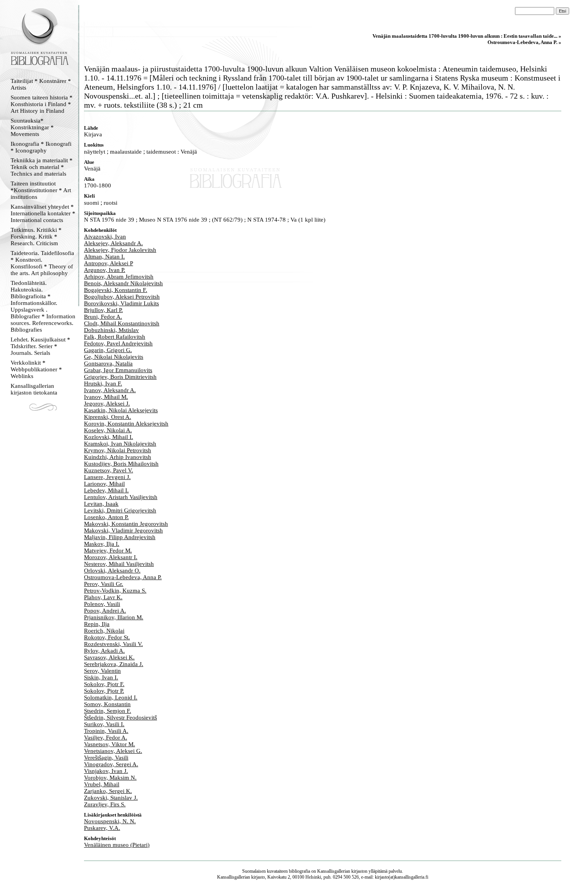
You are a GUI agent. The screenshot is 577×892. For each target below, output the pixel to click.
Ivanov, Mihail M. (106, 397)
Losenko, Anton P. (106, 517)
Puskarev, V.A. (102, 828)
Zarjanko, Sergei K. (108, 791)
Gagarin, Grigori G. (108, 350)
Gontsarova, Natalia (108, 363)
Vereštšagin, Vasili (106, 757)
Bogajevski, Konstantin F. (115, 290)
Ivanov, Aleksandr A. (110, 390)
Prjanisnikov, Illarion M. (113, 617)
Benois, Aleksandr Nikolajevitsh (123, 283)
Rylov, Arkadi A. (104, 651)
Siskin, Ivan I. (101, 677)
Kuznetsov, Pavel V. (108, 470)
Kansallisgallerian (333, 871)
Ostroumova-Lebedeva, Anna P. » (524, 42)
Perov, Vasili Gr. (103, 584)
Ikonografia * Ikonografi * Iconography (41, 147)
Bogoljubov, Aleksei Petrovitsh (122, 297)
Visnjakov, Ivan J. (106, 771)
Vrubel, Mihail (101, 784)
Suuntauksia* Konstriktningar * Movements (32, 127)
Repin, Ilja (97, 624)
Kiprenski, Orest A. (107, 417)
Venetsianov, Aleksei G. (113, 751)
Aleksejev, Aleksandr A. (113, 243)
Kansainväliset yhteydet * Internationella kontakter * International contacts (43, 213)
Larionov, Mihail (104, 484)
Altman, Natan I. (104, 256)
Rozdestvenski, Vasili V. (113, 644)
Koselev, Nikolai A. (108, 430)
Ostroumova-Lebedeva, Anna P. (123, 577)
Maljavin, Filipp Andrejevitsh (119, 537)
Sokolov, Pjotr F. (104, 684)
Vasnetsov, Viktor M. (109, 744)
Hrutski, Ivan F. (103, 383)
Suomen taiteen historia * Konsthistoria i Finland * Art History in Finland (42, 104)
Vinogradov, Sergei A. (111, 764)
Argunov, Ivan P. (104, 270)
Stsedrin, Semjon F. (107, 711)
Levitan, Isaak (101, 504)
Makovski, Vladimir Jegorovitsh (123, 530)
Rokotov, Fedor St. (107, 637)
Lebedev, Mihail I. (106, 490)
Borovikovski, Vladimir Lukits (121, 303)
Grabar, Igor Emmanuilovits (118, 370)
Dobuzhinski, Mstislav (111, 330)
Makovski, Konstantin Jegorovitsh (126, 524)
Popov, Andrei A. (105, 611)
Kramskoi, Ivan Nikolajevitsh (120, 443)
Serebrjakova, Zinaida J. (113, 664)
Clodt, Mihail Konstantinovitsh (121, 323)
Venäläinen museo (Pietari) (117, 845)
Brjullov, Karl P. (103, 310)
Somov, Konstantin (107, 704)
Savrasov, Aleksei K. (109, 657)
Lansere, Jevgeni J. (107, 477)
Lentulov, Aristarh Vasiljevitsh (120, 497)
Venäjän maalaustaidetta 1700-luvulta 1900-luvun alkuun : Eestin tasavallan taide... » (466, 36)
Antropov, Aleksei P (108, 263)
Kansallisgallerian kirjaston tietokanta (34, 389)
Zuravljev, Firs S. (105, 804)
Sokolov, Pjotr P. (104, 691)
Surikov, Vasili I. (104, 724)
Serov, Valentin (102, 671)
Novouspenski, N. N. (110, 821)
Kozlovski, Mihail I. (108, 437)
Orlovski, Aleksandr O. (112, 570)
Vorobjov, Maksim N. (110, 778)
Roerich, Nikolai (104, 631)
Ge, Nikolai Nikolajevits (113, 357)
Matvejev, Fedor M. (108, 550)
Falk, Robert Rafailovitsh (114, 337)
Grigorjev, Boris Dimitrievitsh (120, 377)
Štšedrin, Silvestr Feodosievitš (120, 717)
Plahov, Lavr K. (103, 597)
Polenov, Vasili (102, 604)
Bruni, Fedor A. (103, 317)
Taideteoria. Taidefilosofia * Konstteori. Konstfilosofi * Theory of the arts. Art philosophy (42, 263)
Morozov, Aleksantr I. (110, 557)
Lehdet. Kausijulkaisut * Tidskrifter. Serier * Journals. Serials (40, 346)
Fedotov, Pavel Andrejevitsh (118, 343)
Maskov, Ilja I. (101, 544)
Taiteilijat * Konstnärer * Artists (41, 84)
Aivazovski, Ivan (105, 236)
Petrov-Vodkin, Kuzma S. (115, 590)
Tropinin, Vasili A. (106, 731)
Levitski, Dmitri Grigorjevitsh (120, 510)
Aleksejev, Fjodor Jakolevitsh (120, 250)
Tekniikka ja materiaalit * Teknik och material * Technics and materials (42, 167)
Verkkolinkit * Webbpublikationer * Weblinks (36, 369)
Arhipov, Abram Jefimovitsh (118, 276)
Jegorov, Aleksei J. (107, 403)
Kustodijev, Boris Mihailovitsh (121, 464)
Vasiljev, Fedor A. (105, 737)
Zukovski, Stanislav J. (111, 798)
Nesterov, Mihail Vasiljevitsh (119, 564)
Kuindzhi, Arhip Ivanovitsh (117, 457)
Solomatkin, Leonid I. (110, 697)
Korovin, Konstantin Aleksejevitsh (126, 423)
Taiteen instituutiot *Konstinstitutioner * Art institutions (41, 190)
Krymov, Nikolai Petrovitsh (117, 450)
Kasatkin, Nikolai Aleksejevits (121, 410)
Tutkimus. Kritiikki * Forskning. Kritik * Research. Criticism (36, 236)
